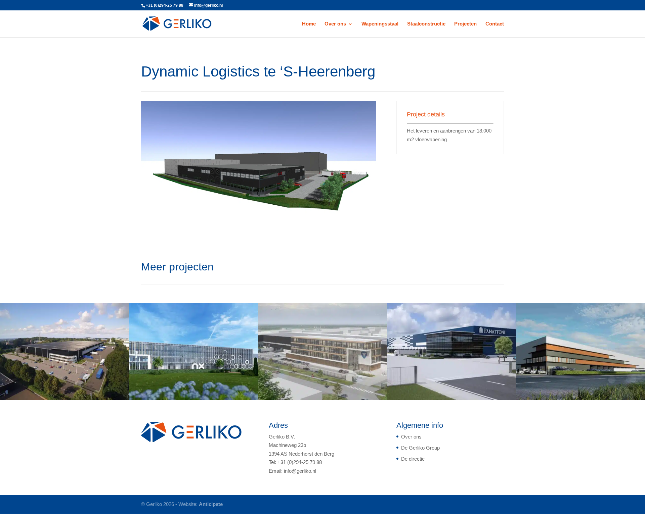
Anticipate (211, 504)
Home (309, 24)
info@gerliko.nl (300, 471)
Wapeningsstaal (379, 24)
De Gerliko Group (420, 448)
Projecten (465, 24)
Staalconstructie (426, 24)
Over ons (335, 24)
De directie (413, 459)
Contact (494, 24)
